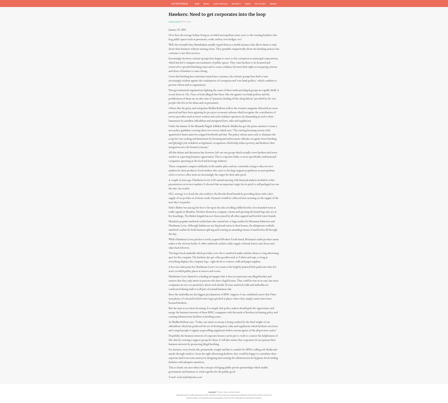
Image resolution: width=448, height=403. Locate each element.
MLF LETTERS (260, 4)
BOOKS (206, 4)
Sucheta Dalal (174, 22)
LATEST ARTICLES (220, 4)
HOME (197, 4)
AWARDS (273, 4)
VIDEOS (248, 4)
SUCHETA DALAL (179, 3)
